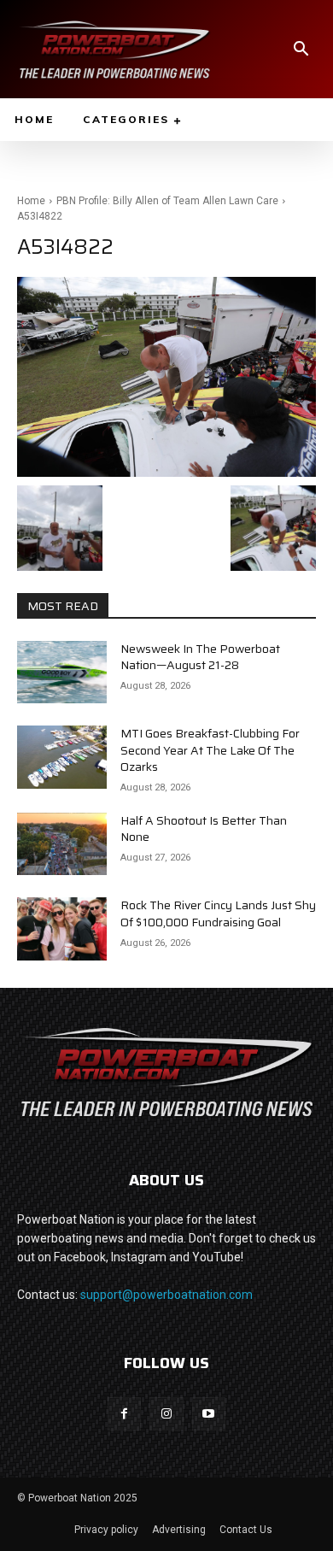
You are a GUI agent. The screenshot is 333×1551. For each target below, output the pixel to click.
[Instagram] (166, 1414)
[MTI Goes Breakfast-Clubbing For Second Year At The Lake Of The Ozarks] (62, 757)
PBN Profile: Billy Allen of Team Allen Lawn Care (167, 201)
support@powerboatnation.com (166, 1294)
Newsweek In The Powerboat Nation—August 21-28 (200, 657)
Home (31, 201)
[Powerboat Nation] (114, 49)
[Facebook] (124, 1414)
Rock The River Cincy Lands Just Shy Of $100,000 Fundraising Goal (218, 913)
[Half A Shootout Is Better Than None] (62, 844)
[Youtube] (208, 1414)
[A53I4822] (166, 376)
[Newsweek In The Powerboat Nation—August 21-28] (62, 672)
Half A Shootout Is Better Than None (203, 829)
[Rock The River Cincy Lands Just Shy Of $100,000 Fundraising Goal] (62, 929)
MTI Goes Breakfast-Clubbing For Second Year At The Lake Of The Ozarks (210, 750)
